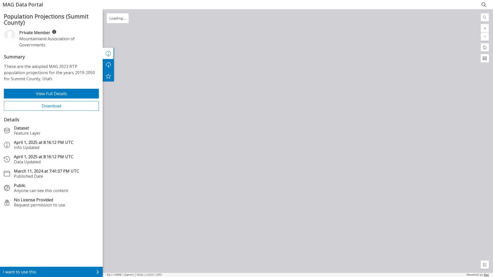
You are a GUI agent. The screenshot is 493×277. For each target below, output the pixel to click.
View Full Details (51, 93)
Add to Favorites (108, 76)
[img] (54, 31)
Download (51, 106)
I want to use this (19, 272)
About (108, 53)
